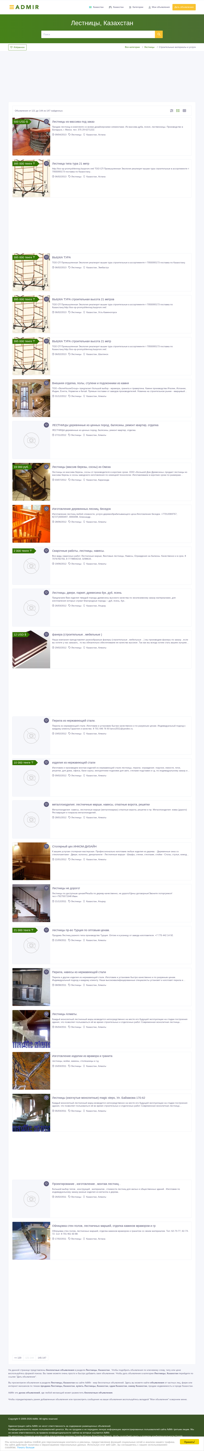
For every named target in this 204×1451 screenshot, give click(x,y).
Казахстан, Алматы (96, 396)
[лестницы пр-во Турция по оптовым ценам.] (31, 945)
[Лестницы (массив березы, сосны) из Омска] (31, 482)
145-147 (42, 1357)
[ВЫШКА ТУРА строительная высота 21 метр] (31, 356)
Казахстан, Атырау (96, 605)
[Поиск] (159, 34)
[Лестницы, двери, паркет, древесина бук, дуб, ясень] (31, 608)
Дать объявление (184, 7)
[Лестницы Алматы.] (31, 1029)
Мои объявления (161, 7)
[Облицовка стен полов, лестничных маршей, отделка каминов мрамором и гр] (31, 1241)
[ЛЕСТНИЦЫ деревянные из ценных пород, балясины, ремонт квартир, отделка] (31, 440)
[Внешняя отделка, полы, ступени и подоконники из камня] (31, 398)
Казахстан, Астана (96, 134)
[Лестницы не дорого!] (31, 903)
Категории (138, 7)
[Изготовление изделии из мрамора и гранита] (31, 1071)
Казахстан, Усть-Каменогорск (101, 312)
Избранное (19, 47)
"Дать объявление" (26, 1376)
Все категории (132, 47)
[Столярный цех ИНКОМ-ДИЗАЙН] (31, 861)
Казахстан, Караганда (97, 480)
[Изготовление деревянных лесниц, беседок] (31, 524)
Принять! (189, 1442)
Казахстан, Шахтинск (97, 354)
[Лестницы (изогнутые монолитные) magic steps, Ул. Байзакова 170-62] (31, 1113)
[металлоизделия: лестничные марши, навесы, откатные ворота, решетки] (31, 819)
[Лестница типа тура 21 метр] (31, 178)
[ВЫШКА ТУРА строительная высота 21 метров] (31, 314)
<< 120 (17, 1357)
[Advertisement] (102, 75)
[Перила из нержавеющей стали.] (31, 735)
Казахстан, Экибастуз (97, 267)
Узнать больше (25, 1447)
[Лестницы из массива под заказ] (31, 136)
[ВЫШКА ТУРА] (31, 272)
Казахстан (98, 7)
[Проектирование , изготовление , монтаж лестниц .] (31, 1199)
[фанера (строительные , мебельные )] (31, 649)
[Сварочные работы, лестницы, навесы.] (31, 566)
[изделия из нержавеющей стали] (31, 777)
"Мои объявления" (159, 1399)
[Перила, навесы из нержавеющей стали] (31, 987)
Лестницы (149, 47)
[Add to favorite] (46, 121)
